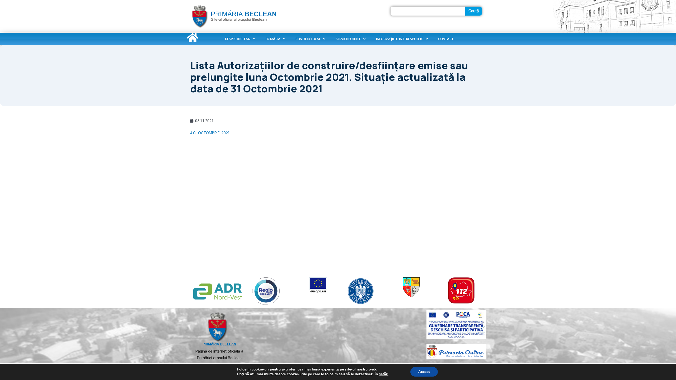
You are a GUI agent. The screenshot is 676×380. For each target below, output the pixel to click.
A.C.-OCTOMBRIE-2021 (209, 133)
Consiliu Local (308, 38)
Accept (424, 371)
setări (383, 374)
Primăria (272, 38)
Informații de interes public (399, 38)
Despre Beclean (237, 38)
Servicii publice (348, 38)
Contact (445, 38)
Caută (473, 10)
